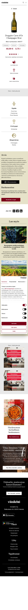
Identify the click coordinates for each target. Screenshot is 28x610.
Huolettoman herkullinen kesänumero (14, 430)
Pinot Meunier (14, 115)
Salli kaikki (14, 323)
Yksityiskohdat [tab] (12, 281)
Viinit (15, 8)
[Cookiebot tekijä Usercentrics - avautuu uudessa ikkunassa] (20, 278)
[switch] (24, 309)
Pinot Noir (14, 111)
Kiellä (14, 331)
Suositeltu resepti (11, 199)
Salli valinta (14, 327)
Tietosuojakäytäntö (9, 572)
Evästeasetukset (19, 572)
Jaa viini (8, 211)
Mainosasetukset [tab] (22, 281)
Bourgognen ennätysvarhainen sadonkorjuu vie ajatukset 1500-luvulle (14, 247)
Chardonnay (14, 113)
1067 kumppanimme (9, 288)
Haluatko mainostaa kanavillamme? (14, 483)
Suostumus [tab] (4, 281)
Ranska (14, 145)
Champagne (14, 143)
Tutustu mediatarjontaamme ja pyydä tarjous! (14, 486)
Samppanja (14, 129)
